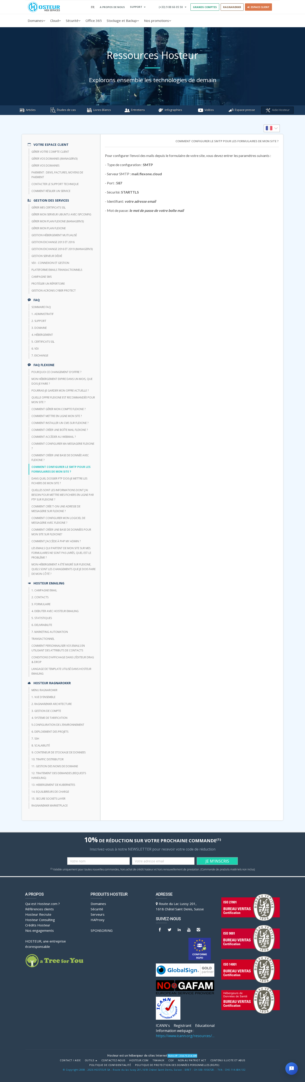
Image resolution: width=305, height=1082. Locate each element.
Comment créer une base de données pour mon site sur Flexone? (61, 532)
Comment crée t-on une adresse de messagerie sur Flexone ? (55, 509)
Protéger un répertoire (48, 284)
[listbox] (272, 128)
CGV (171, 1060)
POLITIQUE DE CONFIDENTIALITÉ (110, 1065)
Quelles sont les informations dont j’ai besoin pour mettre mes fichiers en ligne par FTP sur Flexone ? (62, 494)
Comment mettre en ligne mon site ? (56, 416)
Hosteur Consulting (40, 919)
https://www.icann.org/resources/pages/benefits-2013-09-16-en (185, 1035)
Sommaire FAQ (41, 307)
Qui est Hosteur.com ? (42, 903)
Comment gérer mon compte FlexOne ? (58, 409)
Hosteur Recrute (38, 914)
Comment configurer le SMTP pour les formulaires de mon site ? (60, 469)
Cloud (54, 20)
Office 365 (94, 20)
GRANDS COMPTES (205, 7)
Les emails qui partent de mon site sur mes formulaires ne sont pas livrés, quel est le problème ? (61, 552)
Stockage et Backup (122, 20)
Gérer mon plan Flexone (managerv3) (57, 221)
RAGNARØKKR (232, 7)
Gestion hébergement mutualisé (54, 235)
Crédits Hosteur (37, 925)
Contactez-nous (113, 1060)
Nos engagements (39, 930)
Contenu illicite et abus (227, 1060)
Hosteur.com (138, 1060)
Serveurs (97, 914)
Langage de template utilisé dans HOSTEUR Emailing (61, 671)
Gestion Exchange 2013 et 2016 (53, 242)
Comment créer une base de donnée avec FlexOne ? (60, 457)
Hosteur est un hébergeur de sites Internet (137, 1055)
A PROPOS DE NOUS (112, 7)
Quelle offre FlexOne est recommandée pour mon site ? (63, 400)
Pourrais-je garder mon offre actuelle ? (60, 390)
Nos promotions (156, 20)
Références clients (39, 909)
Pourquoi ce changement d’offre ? (56, 372)
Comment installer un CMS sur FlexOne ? (59, 423)
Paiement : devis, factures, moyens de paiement (57, 175)
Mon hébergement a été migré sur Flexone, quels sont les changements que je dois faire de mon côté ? (63, 569)
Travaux (158, 1060)
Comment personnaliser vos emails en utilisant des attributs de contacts (58, 648)
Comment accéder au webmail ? (53, 437)
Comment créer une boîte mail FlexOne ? (59, 430)
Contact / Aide (70, 1060)
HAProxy (97, 919)
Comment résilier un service (50, 191)
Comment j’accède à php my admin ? (56, 541)
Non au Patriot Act (192, 1060)
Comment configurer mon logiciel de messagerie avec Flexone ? (58, 520)
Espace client (259, 7)
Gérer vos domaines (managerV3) (54, 159)
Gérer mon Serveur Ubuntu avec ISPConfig (61, 214)
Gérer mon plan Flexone (48, 228)
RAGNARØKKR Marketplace (49, 805)
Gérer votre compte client (50, 152)
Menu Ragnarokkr (44, 690)
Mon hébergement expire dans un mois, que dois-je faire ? (61, 381)
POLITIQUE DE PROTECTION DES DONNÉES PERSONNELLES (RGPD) (177, 1065)
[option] (272, 128)
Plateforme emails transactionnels (56, 270)
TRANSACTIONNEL (42, 639)
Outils (90, 1060)
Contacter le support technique (55, 184)
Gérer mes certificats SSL (48, 207)
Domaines (35, 20)
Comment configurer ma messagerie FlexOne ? (62, 446)
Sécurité (72, 20)
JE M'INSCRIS (217, 861)
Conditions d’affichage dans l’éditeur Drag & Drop (62, 659)
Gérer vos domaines (45, 165)
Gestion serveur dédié (46, 256)
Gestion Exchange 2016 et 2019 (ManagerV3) (62, 249)
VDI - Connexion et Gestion (50, 263)
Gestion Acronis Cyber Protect (53, 290)
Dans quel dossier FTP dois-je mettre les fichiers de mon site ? (59, 481)
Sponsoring (102, 930)
